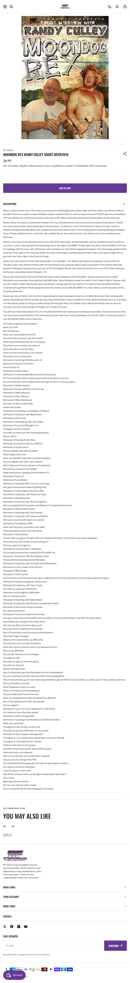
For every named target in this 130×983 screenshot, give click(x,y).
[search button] (11, 7)
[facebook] (11, 933)
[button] (109, 6)
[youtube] (25, 933)
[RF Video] (65, 7)
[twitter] (4, 933)
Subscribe (111, 953)
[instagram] (18, 933)
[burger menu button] (5, 7)
